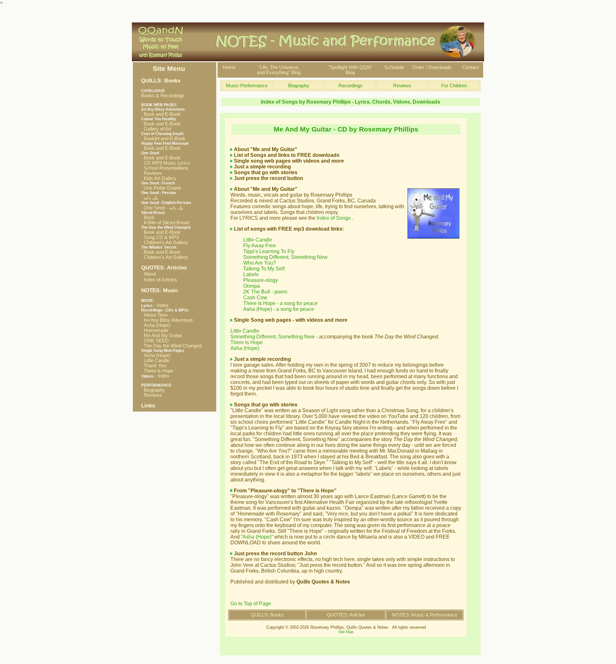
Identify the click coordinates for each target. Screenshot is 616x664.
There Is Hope (246, 342)
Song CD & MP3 (160, 237)
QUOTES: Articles (346, 614)
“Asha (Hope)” (257, 537)
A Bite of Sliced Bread (165, 222)
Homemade (154, 330)
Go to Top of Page (250, 603)
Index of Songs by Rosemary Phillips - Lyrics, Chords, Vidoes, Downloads (350, 102)
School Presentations (164, 168)
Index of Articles (160, 279)
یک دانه (149, 197)
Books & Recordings (162, 93)
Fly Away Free (259, 245)
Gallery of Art (156, 129)
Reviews (151, 173)
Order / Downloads (432, 67)
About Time (154, 315)
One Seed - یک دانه (162, 207)
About (150, 274)
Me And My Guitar (161, 335)
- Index (154, 305)
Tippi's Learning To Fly (269, 251)
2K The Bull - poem (265, 291)
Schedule (394, 67)
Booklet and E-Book (163, 138)
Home (229, 67)
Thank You (153, 365)
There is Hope (157, 370)
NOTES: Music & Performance (424, 614)
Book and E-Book (161, 114)
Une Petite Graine (161, 188)
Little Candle (155, 360)
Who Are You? (259, 263)
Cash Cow (255, 297)
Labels (251, 274)
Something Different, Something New (285, 257)
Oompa (251, 286)
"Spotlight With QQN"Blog (350, 70)
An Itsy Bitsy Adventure (167, 320)
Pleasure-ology (260, 280)
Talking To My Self (264, 268)
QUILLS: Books (267, 614)
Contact (470, 67)
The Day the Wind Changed (171, 345)
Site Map (346, 632)
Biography (153, 390)
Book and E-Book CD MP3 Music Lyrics (165, 160)
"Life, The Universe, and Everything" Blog (279, 70)
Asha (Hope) (155, 325)
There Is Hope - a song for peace (280, 303)
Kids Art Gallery (158, 178)
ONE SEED (155, 340)
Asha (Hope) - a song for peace (278, 309)
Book (148, 217)
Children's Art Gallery (164, 242)
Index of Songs (334, 218)
